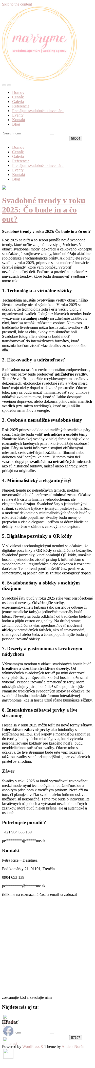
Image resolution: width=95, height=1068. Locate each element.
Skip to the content (17, 4)
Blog (16, 124)
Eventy (18, 115)
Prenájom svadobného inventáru (38, 110)
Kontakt (18, 120)
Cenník (18, 97)
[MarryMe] (39, 79)
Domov (18, 92)
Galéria (18, 101)
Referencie (20, 106)
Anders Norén (73, 1046)
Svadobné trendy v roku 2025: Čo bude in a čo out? (43, 210)
